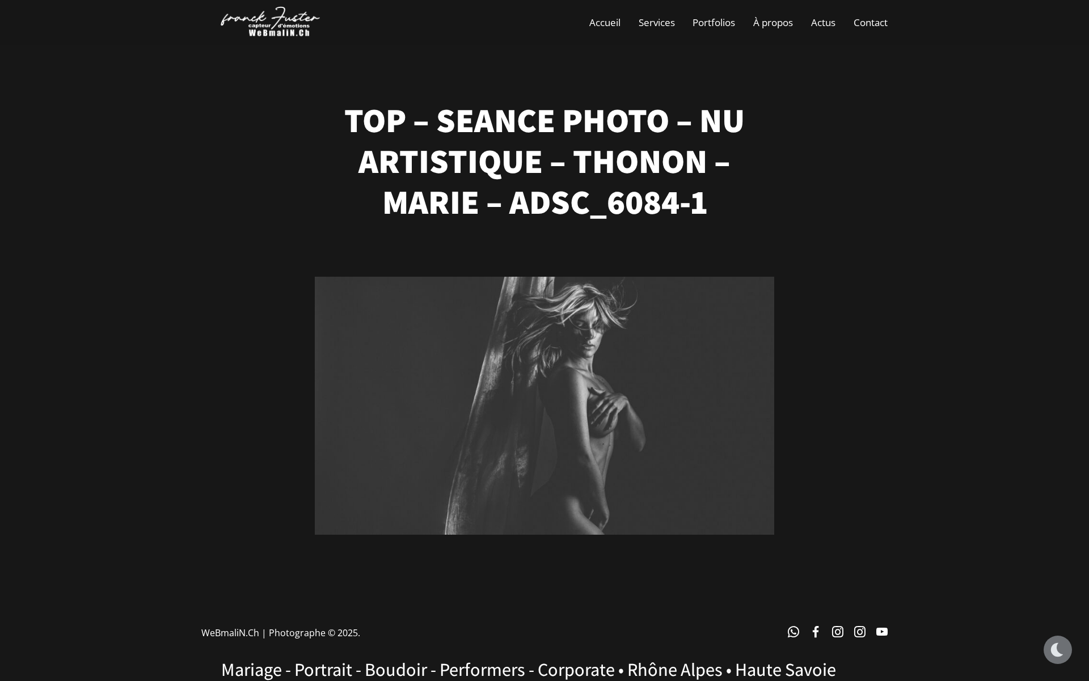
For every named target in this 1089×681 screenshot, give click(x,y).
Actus (823, 22)
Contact (871, 22)
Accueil (605, 22)
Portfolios (714, 22)
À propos (773, 22)
